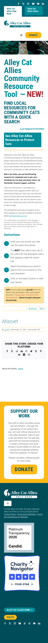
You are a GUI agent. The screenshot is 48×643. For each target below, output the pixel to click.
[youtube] (38, 4)
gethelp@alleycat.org (18, 216)
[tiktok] (25, 623)
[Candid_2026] (19, 523)
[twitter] (23, 4)
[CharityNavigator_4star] (22, 556)
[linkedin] (43, 4)
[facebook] (18, 4)
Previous (33, 308)
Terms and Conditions (26, 514)
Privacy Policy (10, 514)
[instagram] (28, 4)
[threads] (29, 623)
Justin (6, 330)
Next (41, 308)
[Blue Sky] (33, 4)
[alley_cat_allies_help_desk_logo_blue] (17, 21)
